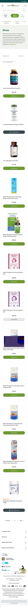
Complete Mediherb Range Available (13, 124)
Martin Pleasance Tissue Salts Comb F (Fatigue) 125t (14, 386)
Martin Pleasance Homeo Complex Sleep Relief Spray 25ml (12, 235)
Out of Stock (14, 319)
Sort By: (4, 61)
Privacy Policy (19, 578)
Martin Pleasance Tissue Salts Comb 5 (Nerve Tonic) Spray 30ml (14, 462)
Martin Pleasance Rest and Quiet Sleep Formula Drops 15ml (12, 197)
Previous (8, 520)
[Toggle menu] (2, 5)
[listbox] (11, 62)
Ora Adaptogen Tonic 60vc (10, 160)
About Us (4, 537)
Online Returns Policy (14, 580)
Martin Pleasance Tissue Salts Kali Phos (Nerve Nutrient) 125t (12, 424)
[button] (14, 56)
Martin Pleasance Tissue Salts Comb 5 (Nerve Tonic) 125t (14, 348)
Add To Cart (14, 96)
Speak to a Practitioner (8, 548)
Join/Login (23, 1)
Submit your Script (7, 542)
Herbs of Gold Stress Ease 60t (11, 88)
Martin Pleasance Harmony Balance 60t (13, 273)
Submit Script (5, 15)
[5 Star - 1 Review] (14, 499)
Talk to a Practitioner (14, 132)
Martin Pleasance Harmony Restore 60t (13, 311)
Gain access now (15, 510)
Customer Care (6, 531)
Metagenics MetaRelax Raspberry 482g (12, 501)
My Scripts (22, 15)
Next (21, 520)
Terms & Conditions (10, 578)
